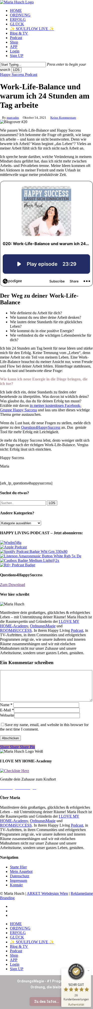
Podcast (77, 630)
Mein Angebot (21, 871)
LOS (16, 70)
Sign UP (16, 969)
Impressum (18, 880)
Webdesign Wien (54, 893)
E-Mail (7, 710)
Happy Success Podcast (18, 74)
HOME (16, 924)
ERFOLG (18, 933)
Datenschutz (19, 876)
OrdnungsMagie (43, 626)
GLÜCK (17, 937)
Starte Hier (18, 867)
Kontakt (16, 885)
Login (14, 964)
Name (6, 705)
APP (13, 960)
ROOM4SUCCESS (16, 630)
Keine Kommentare (63, 117)
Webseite (7, 715)
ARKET (34, 893)
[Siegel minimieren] (88, 970)
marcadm (13, 117)
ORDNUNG (20, 928)
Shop (14, 955)
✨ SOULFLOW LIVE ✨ (32, 942)
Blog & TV (19, 946)
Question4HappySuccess (40, 427)
